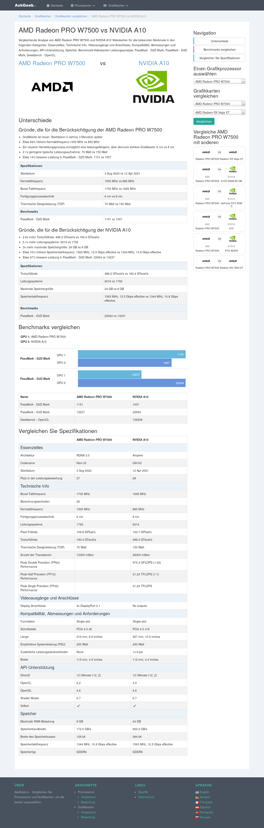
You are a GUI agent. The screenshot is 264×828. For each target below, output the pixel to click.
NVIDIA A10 (154, 63)
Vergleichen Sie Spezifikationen (219, 58)
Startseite (56, 5)
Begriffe (143, 792)
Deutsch (205, 797)
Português (206, 812)
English (204, 792)
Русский (205, 817)
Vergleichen (204, 121)
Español (205, 807)
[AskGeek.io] (25, 5)
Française (206, 802)
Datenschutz (146, 797)
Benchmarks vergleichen (220, 49)
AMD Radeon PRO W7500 (52, 63)
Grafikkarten (116, 5)
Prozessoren (83, 5)
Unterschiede (219, 41)
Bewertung (88, 802)
